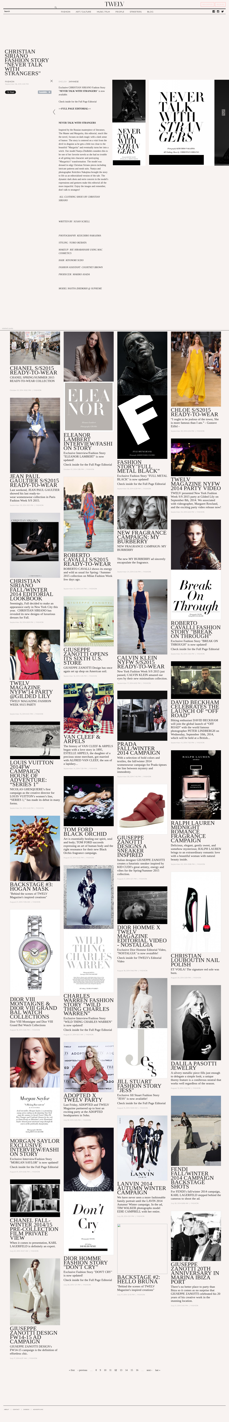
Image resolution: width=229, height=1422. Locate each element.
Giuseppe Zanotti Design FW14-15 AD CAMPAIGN (34, 1335)
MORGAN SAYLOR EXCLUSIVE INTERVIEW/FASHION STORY (35, 1147)
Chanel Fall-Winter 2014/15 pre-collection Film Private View (34, 1229)
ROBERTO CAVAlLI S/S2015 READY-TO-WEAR (87, 559)
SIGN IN (220, 4)
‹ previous (82, 1370)
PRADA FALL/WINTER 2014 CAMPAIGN (138, 748)
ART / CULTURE (83, 11)
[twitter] (222, 11)
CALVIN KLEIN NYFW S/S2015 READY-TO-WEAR (141, 662)
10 (105, 1370)
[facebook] (214, 11)
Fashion (9, 81)
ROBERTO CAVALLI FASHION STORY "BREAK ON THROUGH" (196, 629)
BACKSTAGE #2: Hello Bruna (138, 1279)
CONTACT (16, 1409)
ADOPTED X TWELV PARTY (83, 1097)
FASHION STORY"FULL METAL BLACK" (138, 466)
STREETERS (135, 11)
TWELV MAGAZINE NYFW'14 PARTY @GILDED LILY (31, 689)
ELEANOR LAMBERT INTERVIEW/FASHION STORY (88, 441)
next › (149, 1370)
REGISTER (207, 4)
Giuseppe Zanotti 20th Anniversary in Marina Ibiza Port (195, 1273)
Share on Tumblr (44, 92)
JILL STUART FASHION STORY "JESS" (139, 1085)
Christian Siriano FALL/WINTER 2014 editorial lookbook (31, 590)
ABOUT (6, 1409)
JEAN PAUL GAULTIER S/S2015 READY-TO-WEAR (34, 480)
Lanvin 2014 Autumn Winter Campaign (141, 1188)
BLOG (150, 11)
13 (121, 1370)
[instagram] (218, 11)
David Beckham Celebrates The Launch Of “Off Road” (195, 708)
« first (72, 1370)
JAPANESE (74, 81)
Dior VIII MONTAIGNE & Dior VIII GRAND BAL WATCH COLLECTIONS (33, 1008)
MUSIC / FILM (103, 11)
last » (157, 1370)
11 (110, 1370)
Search (7, 11)
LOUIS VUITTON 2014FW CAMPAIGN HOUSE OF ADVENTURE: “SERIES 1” (32, 773)
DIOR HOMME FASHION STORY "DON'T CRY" (86, 1262)
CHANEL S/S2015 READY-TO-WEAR (33, 370)
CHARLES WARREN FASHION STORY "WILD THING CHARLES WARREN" (89, 1004)
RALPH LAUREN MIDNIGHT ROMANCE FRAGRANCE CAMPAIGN (193, 831)
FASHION (65, 11)
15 (132, 1370)
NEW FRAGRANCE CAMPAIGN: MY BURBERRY (142, 537)
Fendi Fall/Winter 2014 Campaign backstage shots (192, 1178)
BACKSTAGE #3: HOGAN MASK (31, 886)
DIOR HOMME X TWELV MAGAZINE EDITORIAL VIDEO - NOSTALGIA (142, 936)
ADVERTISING (38, 1409)
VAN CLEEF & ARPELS (82, 739)
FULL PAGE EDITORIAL (74, 108)
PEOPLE (120, 11)
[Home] (114, 4)
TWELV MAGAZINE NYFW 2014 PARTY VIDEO (196, 483)
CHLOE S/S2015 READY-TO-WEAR (194, 412)
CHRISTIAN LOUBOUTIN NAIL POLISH (195, 960)
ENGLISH (63, 81)
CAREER (26, 1409)
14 (126, 1370)
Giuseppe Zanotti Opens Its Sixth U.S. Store (86, 656)
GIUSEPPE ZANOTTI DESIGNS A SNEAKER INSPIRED (132, 846)
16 (137, 1370)
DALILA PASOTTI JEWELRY (194, 1065)
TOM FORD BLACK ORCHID (85, 831)
